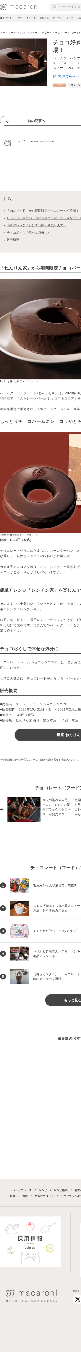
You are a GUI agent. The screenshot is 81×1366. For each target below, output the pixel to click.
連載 (25, 1196)
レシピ (43, 1190)
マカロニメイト (44, 1196)
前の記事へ (36, 121)
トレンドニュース (21, 1190)
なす (20, 18)
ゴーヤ (70, 18)
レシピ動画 (61, 1190)
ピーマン (58, 18)
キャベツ (31, 18)
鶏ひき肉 (44, 18)
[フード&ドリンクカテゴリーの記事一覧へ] (59, 85)
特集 (12, 1196)
